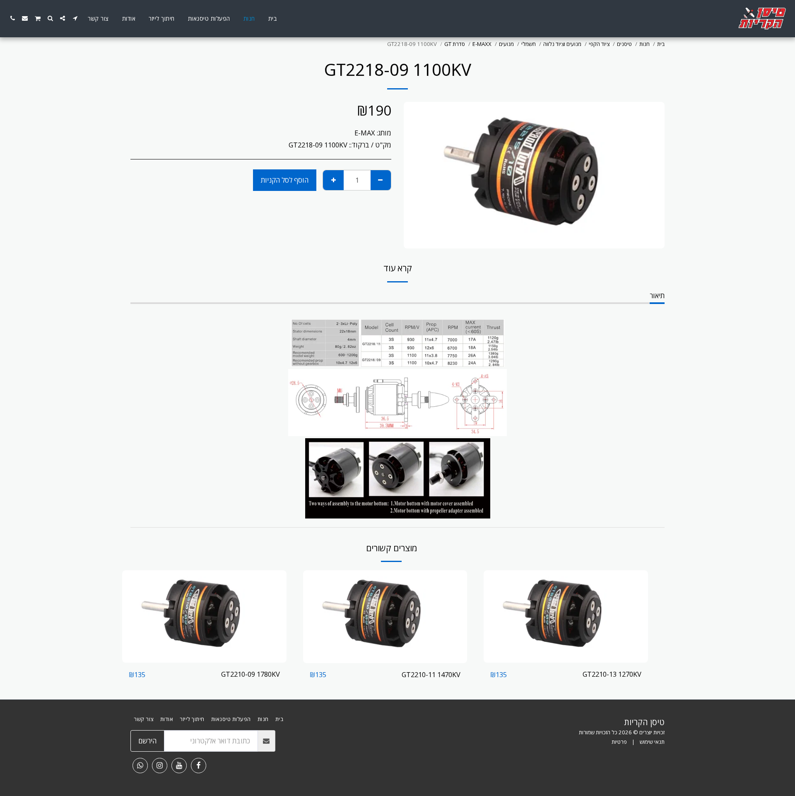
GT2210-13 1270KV (612, 674)
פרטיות (619, 741)
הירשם (147, 740)
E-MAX (364, 132)
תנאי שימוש (652, 741)
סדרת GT (454, 44)
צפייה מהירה (566, 659)
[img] (566, 616)
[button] (75, 18)
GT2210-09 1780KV (250, 674)
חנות (644, 44)
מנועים (506, 44)
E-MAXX (481, 44)
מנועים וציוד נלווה (562, 44)
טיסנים (624, 44)
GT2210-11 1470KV (431, 674)
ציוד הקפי (599, 44)
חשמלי (528, 44)
